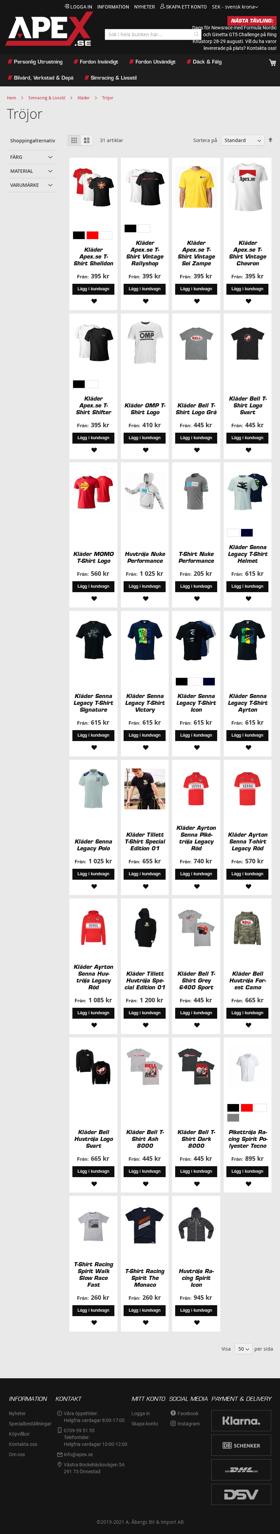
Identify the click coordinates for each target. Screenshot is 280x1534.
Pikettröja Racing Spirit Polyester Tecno (247, 1139)
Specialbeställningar (30, 1423)
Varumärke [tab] (24, 185)
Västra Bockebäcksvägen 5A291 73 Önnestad (94, 1468)
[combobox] (153, 34)
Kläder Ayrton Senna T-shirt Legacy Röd (247, 841)
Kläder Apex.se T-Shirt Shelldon (93, 256)
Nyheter (17, 1413)
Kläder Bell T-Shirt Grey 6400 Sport (196, 980)
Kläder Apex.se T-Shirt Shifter (93, 405)
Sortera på (205, 140)
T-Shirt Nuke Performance (196, 557)
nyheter (144, 7)
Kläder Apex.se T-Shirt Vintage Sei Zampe (196, 253)
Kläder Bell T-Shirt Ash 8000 (145, 1139)
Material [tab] (21, 171)
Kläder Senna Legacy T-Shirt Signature (93, 703)
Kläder (84, 97)
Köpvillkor (19, 1434)
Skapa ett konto (186, 7)
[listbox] (93, 236)
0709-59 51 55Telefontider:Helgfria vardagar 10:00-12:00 (95, 1437)
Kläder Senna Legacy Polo (93, 845)
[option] (79, 235)
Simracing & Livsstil (46, 97)
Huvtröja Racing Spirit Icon (196, 1278)
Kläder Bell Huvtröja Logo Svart (93, 1139)
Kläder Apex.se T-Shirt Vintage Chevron (247, 253)
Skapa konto (144, 1423)
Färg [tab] (16, 157)
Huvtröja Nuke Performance (145, 557)
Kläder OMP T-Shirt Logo (144, 409)
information (113, 7)
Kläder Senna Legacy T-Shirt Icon (196, 703)
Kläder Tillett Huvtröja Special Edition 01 (144, 980)
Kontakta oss (23, 1444)
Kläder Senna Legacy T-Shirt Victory (145, 703)
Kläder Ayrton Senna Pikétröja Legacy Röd (196, 838)
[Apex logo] (48, 29)
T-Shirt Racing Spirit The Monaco (144, 1278)
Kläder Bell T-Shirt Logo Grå (196, 409)
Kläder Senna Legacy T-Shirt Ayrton (247, 703)
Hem (11, 97)
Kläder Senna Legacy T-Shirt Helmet (247, 554)
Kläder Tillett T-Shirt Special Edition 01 (145, 841)
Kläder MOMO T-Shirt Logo (93, 557)
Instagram (189, 1423)
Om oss (17, 1454)
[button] (235, 7)
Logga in (81, 7)
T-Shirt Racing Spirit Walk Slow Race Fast (93, 1274)
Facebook (188, 1413)
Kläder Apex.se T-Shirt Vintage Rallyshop (144, 253)
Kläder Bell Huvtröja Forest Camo (247, 980)
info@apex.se (78, 1454)
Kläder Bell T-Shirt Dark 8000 (196, 1139)
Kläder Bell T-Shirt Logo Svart (247, 405)
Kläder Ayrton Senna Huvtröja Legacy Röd (93, 977)
